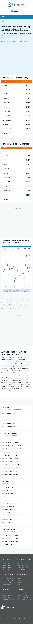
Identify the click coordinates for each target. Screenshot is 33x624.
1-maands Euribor (6, 565)
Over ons (10, 613)
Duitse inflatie (7, 503)
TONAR (20, 584)
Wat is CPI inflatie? (7, 593)
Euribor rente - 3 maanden (10, 420)
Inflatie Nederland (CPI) (8, 599)
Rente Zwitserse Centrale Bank (12, 474)
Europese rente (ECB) (7, 584)
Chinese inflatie (8, 500)
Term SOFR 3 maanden (24, 569)
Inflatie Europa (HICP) (23, 597)
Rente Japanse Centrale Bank (11, 461)
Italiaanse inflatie (8, 516)
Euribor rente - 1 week (9, 413)
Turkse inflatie (7, 522)
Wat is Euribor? (6, 563)
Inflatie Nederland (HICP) (24, 599)
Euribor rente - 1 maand (10, 416)
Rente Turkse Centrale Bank (11, 471)
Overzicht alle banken (7, 578)
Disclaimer (3, 613)
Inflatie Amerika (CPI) (7, 595)
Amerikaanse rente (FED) (8, 580)
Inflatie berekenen (8, 487)
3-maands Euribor (6, 567)
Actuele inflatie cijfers (23, 593)
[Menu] (3, 17)
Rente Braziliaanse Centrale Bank (12, 445)
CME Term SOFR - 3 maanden (11, 538)
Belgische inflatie (8, 493)
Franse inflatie (8, 509)
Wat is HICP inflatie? (23, 595)
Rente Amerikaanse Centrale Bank (12, 439)
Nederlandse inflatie (9, 513)
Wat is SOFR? (21, 563)
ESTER (20, 580)
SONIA (19, 582)
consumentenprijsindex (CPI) (9, 362)
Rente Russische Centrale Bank (12, 468)
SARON (20, 578)
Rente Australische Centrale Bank (12, 442)
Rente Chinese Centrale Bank (11, 455)
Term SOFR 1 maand (23, 567)
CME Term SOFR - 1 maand (11, 535)
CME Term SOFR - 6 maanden (11, 541)
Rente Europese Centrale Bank (11, 458)
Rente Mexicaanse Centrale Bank (12, 465)
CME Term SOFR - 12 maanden (11, 545)
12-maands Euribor (7, 569)
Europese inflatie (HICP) (10, 506)
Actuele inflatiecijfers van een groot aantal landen (15, 41)
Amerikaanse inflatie (9, 490)
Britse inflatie (7, 496)
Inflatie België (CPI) (7, 597)
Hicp (3, 21)
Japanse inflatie (8, 519)
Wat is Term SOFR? (23, 565)
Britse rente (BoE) (6, 582)
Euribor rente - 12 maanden (11, 426)
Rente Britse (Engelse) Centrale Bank (13, 448)
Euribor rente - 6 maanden (10, 423)
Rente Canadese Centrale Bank (12, 452)
